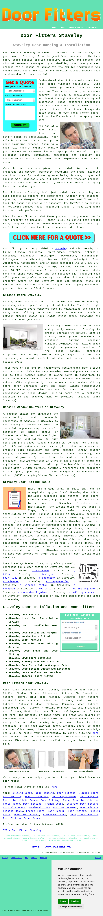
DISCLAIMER (93, 27)
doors (51, 84)
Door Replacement (64, 796)
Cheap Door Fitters (84, 814)
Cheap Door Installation (80, 800)
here (95, 733)
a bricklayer (44, 574)
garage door (91, 521)
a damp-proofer (57, 581)
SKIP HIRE (10, 578)
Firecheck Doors (54, 814)
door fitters (25, 74)
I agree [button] (63, 901)
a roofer (42, 588)
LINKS (62, 27)
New (26, 858)
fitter (87, 199)
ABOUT (71, 27)
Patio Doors (11, 804)
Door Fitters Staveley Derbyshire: (28, 52)
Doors (33, 800)
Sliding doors (13, 301)
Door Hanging (45, 793)
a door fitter (34, 567)
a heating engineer (82, 588)
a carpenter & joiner (33, 592)
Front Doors (32, 818)
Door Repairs (89, 796)
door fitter (48, 129)
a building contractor (84, 592)
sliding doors (71, 325)
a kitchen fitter (33, 585)
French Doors (54, 804)
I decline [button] (75, 901)
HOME (54, 27)
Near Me (43, 858)
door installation (15, 736)
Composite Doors (14, 807)
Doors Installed (14, 800)
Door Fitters (89, 807)
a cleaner (11, 581)
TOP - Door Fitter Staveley (22, 830)
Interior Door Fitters (82, 804)
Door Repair (56, 811)
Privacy (98, 858)
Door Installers (36, 796)
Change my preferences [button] (71, 906)
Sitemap (5, 858)
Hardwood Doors (39, 807)
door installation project (58, 740)
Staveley (61, 248)
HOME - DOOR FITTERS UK (51, 846)
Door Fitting (66, 793)
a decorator (47, 578)
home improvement (73, 596)
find (15, 689)
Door (6, 248)
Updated (34, 858)
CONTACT (81, 27)
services (43, 284)
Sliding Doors (22, 793)
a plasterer (40, 570)
